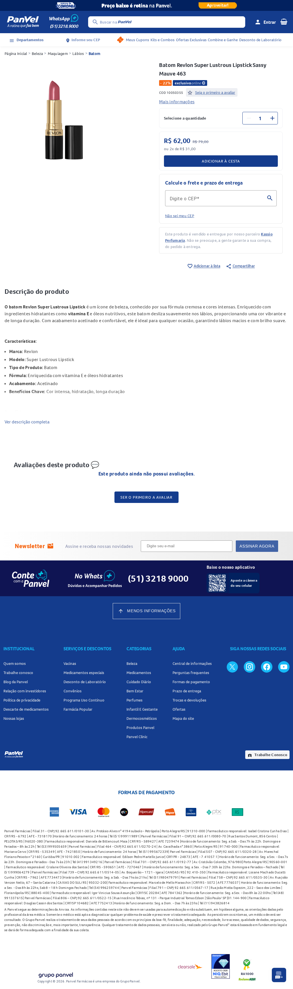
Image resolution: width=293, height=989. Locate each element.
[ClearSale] (190, 966)
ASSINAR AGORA (256, 546)
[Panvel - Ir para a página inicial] (23, 22)
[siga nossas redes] (232, 667)
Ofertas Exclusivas (191, 39)
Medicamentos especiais (84, 672)
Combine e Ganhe (223, 39)
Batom (94, 53)
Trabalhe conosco (18, 672)
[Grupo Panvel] (55, 974)
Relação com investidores (24, 690)
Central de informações (192, 663)
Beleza (37, 53)
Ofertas (179, 709)
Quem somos (14, 663)
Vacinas (70, 663)
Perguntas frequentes (191, 672)
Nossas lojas (13, 718)
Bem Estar (134, 690)
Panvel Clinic (136, 736)
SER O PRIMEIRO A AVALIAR (146, 497)
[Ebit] (220, 966)
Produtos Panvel (140, 727)
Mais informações (177, 101)
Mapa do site (183, 718)
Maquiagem (58, 53)
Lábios (78, 53)
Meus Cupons (137, 39)
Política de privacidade (21, 700)
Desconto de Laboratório (260, 39)
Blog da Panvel (15, 681)
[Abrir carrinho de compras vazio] (283, 21)
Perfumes (134, 700)
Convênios (73, 690)
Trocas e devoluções (189, 700)
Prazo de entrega (187, 690)
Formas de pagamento (191, 681)
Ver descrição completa (27, 422)
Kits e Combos (163, 39)
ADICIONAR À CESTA (221, 161)
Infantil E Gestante (142, 709)
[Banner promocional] (146, 5)
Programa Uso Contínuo (84, 700)
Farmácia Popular (78, 709)
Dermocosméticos (141, 718)
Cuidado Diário (138, 681)
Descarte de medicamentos (26, 709)
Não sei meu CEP (179, 215)
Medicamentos (138, 672)
